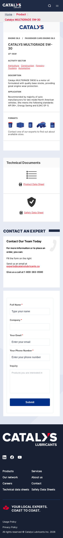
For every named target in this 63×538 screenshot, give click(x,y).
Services (37, 471)
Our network (10, 477)
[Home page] (12, 6)
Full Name (16, 304)
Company (16, 320)
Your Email (17, 335)
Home (8, 14)
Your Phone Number (22, 350)
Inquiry (14, 366)
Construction (27, 65)
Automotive (24, 68)
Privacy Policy (10, 527)
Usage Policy (9, 521)
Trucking (12, 68)
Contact (36, 483)
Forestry (40, 65)
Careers (7, 483)
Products (8, 471)
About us (37, 477)
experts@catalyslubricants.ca (23, 266)
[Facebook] (12, 457)
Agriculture (13, 65)
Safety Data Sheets (43, 489)
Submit (30, 402)
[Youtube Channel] (20, 457)
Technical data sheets (16, 489)
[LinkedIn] (4, 457)
